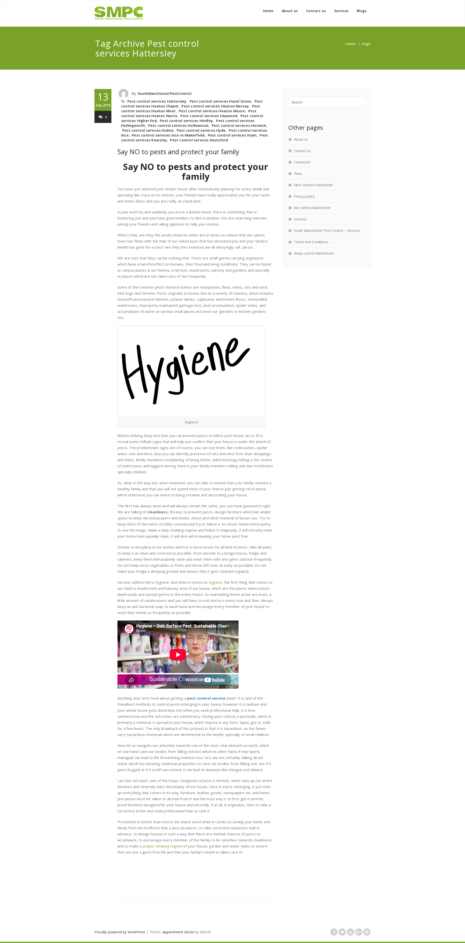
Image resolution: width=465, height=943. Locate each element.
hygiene (215, 582)
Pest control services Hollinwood (178, 125)
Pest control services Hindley (186, 120)
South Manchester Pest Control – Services (327, 230)
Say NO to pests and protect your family (178, 151)
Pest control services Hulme (147, 130)
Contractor (302, 162)
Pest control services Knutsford (199, 139)
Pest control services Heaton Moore (212, 110)
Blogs (362, 10)
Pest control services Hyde (201, 130)
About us (290, 10)
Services (341, 10)
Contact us (316, 10)
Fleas (298, 173)
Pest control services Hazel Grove (220, 101)
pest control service (206, 698)
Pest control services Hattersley (156, 101)
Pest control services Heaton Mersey (215, 106)
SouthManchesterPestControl (165, 93)
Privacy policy (304, 196)
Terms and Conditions (311, 242)
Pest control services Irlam (232, 135)
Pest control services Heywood (208, 115)
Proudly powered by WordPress (119, 932)
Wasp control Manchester (314, 253)
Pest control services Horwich (239, 125)
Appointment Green (178, 932)
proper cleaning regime (162, 846)
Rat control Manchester (312, 207)
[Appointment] (118, 13)
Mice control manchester (313, 185)
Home (268, 10)
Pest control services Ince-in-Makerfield (168, 135)
